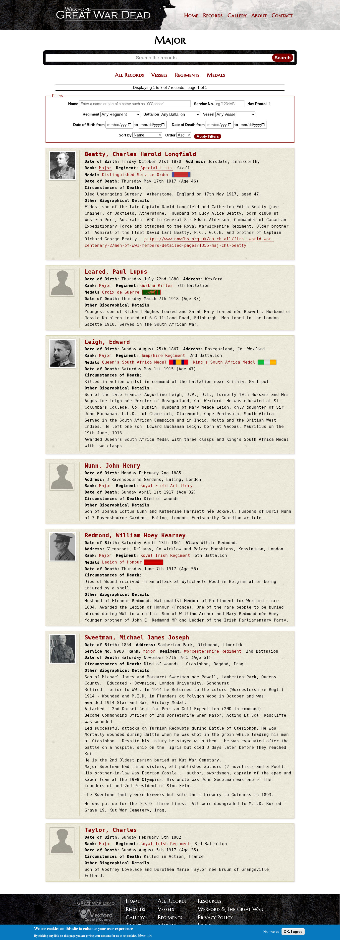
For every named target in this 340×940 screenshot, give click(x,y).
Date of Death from (188, 124)
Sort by (125, 135)
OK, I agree (293, 932)
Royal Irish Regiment (165, 555)
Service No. (204, 104)
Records (213, 15)
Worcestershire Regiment (212, 651)
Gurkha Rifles (156, 285)
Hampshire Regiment (162, 355)
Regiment (91, 114)
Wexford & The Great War (230, 909)
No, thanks (271, 931)
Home (191, 15)
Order (170, 135)
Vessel (208, 114)
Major (105, 168)
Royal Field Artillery (166, 485)
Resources (209, 901)
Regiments (187, 75)
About (259, 15)
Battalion (151, 114)
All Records (129, 75)
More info (145, 935)
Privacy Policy (215, 917)
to (136, 124)
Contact (282, 15)
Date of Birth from (89, 124)
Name (73, 104)
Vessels (159, 75)
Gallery (236, 15)
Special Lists (156, 168)
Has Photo (256, 104)
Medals (216, 75)
